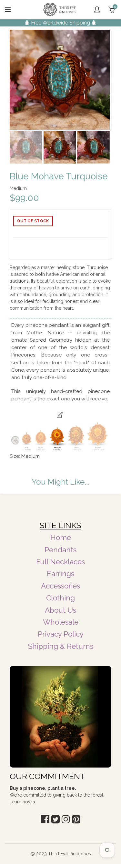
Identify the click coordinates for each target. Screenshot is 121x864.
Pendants (60, 550)
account (97, 10)
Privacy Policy (61, 634)
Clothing (60, 598)
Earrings (60, 573)
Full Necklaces (60, 562)
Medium (30, 456)
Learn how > (22, 801)
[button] (45, 819)
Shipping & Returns (60, 646)
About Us (60, 610)
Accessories (60, 586)
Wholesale (60, 622)
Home (60, 537)
